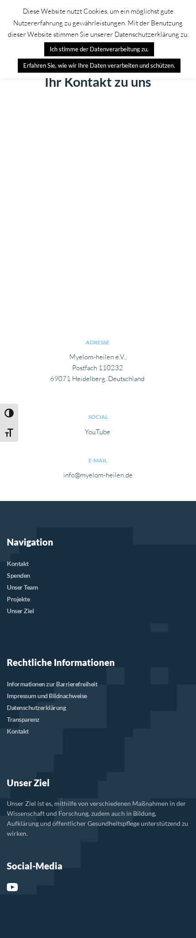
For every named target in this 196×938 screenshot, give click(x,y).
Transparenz (23, 719)
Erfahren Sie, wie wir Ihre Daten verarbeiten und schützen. (99, 65)
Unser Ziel (20, 611)
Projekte (18, 599)
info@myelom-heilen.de (98, 475)
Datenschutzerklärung (36, 707)
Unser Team (22, 587)
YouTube (97, 431)
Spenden (18, 575)
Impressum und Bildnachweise (47, 696)
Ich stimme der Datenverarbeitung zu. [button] (99, 49)
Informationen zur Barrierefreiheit (52, 684)
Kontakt (18, 563)
